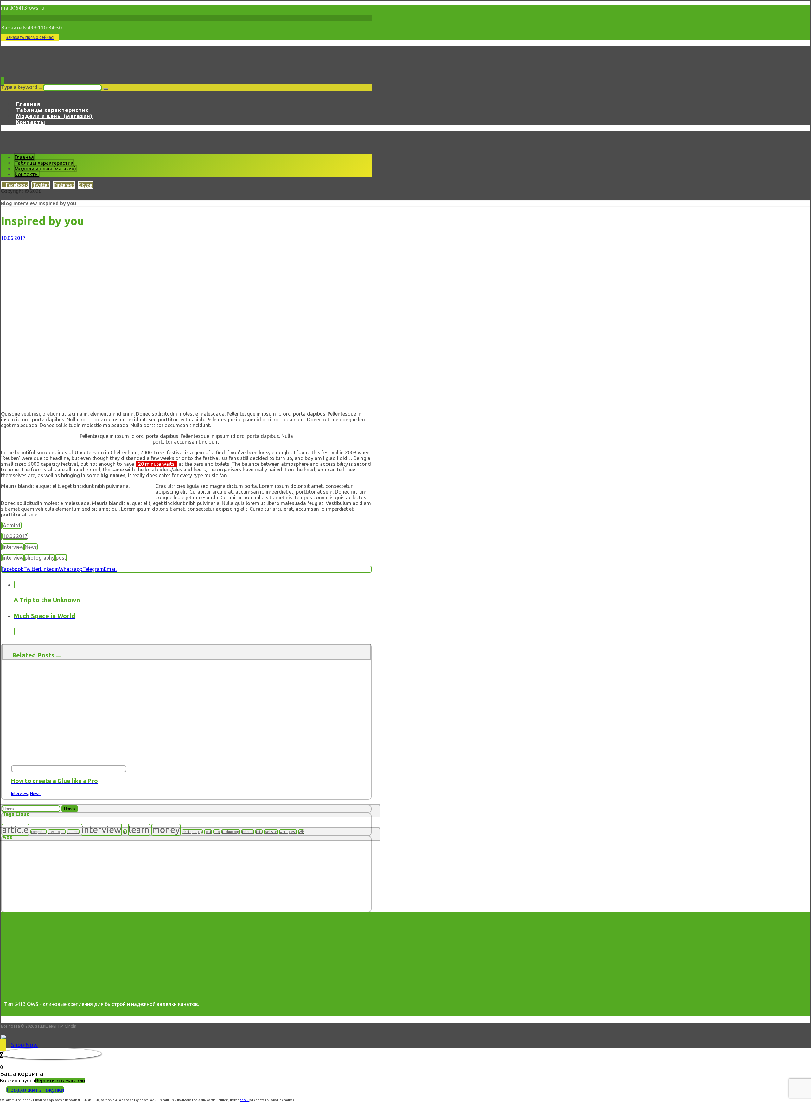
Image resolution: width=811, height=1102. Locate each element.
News (31, 547)
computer (38, 832)
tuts (259, 832)
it (125, 832)
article (15, 829)
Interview (13, 547)
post (61, 558)
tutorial (247, 832)
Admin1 (12, 525)
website (271, 832)
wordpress (288, 832)
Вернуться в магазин (60, 1080)
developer (56, 832)
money (166, 829)
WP (301, 832)
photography (39, 558)
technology (230, 832)
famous (73, 832)
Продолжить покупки (35, 1089)
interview (13, 558)
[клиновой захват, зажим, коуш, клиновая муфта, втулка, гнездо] (25, 66)
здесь (244, 1100)
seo (217, 832)
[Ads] (33, 909)
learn (139, 829)
